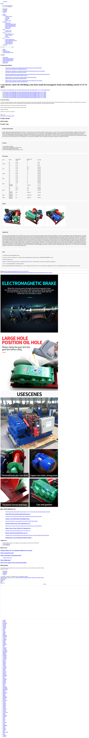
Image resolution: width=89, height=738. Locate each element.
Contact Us (5, 44)
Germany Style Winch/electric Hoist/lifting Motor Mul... (16, 69)
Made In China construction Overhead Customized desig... (16, 81)
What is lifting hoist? (5, 560)
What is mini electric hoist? (7, 553)
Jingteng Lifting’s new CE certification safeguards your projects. (16, 550)
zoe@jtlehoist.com (9, 5)
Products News (8, 31)
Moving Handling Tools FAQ (11, 40)
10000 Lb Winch (3, 577)
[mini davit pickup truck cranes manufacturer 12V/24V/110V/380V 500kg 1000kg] (21, 521)
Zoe (1, 581)
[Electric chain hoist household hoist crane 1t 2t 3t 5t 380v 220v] (17, 530)
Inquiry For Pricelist (4, 569)
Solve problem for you (9, 33)
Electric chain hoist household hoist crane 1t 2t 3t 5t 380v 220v (17, 271)
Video (6, 36)
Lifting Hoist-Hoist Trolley (10, 26)
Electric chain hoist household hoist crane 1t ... (16, 533)
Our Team (7, 17)
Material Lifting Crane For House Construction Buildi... (16, 78)
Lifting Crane (7, 22)
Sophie (1, 580)
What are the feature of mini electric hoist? (10, 555)
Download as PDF (10, 115)
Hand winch (7, 28)
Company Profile (8, 16)
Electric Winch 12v (11, 577)
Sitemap (26, 576)
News (4, 29)
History (6, 19)
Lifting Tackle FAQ (9, 41)
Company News (8, 30)
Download (7, 37)
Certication (7, 18)
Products (4, 21)
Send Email (2, 579)
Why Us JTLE (8, 20)
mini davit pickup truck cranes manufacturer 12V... (18, 523)
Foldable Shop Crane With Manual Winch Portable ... (18, 537)
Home (4, 14)
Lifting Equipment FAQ (10, 39)
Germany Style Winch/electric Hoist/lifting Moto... (17, 518)
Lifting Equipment (6, 51)
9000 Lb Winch (41, 577)
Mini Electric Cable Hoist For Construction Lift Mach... (16, 72)
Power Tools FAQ (8, 43)
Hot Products (21, 576)
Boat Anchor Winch (27, 577)
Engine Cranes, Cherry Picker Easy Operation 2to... (18, 528)
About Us (5, 15)
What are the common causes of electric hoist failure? (13, 562)
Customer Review (8, 35)
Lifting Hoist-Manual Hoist (10, 25)
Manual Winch (34, 577)
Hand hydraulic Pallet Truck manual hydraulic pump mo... (16, 75)
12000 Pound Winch (19, 577)
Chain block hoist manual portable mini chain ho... (18, 514)
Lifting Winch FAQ (9, 42)
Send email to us (3, 115)
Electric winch (8, 27)
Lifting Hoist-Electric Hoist (10, 24)
